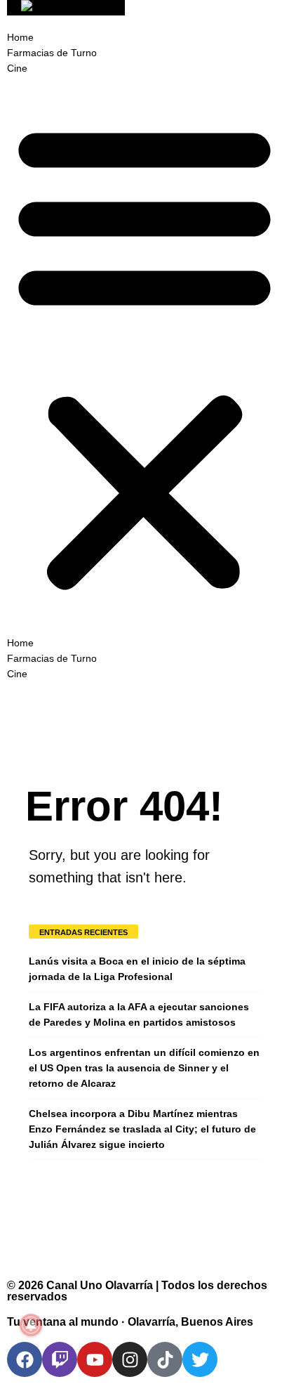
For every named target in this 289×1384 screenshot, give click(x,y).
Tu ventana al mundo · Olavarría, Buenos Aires (130, 1322)
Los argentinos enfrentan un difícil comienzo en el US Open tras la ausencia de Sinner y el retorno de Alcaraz (144, 1068)
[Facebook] (24, 1359)
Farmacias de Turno (52, 52)
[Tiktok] (164, 1359)
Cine (17, 68)
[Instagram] (129, 1359)
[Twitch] (59, 1359)
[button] (144, 355)
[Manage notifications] (31, 1325)
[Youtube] (94, 1359)
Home (20, 37)
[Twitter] (199, 1359)
